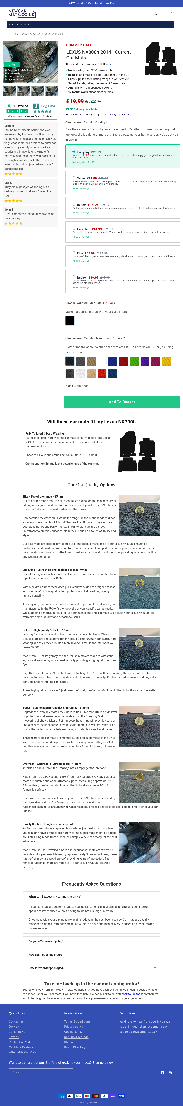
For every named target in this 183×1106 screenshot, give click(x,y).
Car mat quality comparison (115, 114)
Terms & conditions (77, 1021)
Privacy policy (73, 1026)
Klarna (68, 1042)
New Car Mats (96, 1103)
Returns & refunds (76, 1037)
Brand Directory (74, 1047)
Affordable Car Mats (22, 1052)
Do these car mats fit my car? (82, 114)
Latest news (17, 1031)
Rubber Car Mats (20, 1042)
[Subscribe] (69, 1072)
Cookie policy (73, 1031)
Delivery (14, 1026)
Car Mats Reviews (21, 1047)
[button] (13, 24)
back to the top (131, 994)
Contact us (16, 1021)
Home (15, 34)
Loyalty (14, 1037)
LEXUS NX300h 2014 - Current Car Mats (98, 55)
